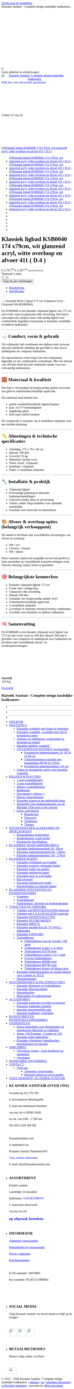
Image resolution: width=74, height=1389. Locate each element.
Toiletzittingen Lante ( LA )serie (43, 948)
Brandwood (31, 814)
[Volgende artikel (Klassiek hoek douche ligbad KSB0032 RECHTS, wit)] (37, 131)
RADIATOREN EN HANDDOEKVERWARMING (28, 1018)
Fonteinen (23, 896)
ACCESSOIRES (19, 999)
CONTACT (16, 1064)
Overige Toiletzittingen (38, 958)
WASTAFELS (18, 725)
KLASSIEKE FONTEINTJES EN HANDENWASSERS (30, 891)
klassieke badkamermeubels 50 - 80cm (40, 848)
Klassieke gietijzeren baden (33, 872)
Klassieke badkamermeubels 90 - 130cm (41, 852)
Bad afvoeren (25, 879)
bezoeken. (26, 1219)
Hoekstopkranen (26, 978)
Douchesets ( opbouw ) (31, 793)
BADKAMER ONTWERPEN (28, 1061)
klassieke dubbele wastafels (33, 745)
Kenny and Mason (28, 810)
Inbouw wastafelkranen (31, 786)
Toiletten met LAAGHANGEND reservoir (42, 913)
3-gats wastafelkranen (30, 783)
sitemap (34, 1382)
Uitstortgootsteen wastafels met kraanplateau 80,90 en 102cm (42, 761)
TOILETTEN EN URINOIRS (27, 906)
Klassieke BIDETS (28, 924)
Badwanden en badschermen (34, 996)
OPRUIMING (18, 1047)
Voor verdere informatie (23, 1157)
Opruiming (23, 1057)
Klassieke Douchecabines (32, 989)
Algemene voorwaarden (38, 1071)
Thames (29, 824)
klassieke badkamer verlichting (35, 1013)
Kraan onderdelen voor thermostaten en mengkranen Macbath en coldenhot (40, 1028)
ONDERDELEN (19, 1023)
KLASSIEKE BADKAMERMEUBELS (34, 845)
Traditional (30, 821)
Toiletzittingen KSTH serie (40, 951)
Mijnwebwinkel (53, 1385)
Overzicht (7, 688)
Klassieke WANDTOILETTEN (36, 917)
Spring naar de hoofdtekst (17, 3)
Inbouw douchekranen (30, 797)
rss (42, 1382)
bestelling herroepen (58, 1382)
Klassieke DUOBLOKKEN (34, 920)
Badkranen (23, 790)
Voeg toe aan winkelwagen (17, 281)
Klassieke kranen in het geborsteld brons (41, 800)
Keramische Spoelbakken (32, 841)
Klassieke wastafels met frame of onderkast (42, 728)
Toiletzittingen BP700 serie (40, 965)
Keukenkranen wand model (33, 838)
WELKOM (16, 721)
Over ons (22, 1068)
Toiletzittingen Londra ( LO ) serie (44, 954)
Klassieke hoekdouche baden (34, 882)
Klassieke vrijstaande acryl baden (37, 862)
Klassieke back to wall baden (34, 876)
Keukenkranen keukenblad (33, 834)
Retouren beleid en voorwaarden (43, 1074)
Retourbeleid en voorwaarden (27, 1247)
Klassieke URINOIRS (30, 934)
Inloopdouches (25, 992)
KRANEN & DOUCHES (25, 776)
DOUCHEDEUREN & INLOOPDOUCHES (37, 982)
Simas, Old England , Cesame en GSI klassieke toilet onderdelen (39, 1035)
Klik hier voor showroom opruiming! (24, 82)
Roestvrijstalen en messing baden (36, 886)
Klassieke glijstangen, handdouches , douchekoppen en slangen (39, 1042)
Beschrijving (16, 287)
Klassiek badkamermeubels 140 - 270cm (41, 855)
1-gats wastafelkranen (30, 780)
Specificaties (16, 291)
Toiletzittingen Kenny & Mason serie (46, 968)
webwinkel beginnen (14, 1385)
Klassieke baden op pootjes (33, 869)
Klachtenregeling (19, 1260)
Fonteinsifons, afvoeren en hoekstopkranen (42, 903)
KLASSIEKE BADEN (23, 858)
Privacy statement (19, 1253)
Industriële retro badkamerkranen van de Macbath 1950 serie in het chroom (41, 805)
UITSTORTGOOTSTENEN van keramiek (43, 749)
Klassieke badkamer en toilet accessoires (41, 1002)
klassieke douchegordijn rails (34, 1009)
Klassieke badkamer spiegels (34, 1006)
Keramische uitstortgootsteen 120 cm (46, 766)
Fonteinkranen (25, 900)
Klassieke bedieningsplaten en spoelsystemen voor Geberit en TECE (44, 973)
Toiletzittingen (25, 937)
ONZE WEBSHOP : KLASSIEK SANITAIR (37, 1078)
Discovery (30, 817)
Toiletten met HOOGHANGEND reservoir (43, 910)
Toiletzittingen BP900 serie (40, 961)
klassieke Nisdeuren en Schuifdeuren (39, 985)
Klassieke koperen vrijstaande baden (38, 865)
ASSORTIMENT (33, 1198)
